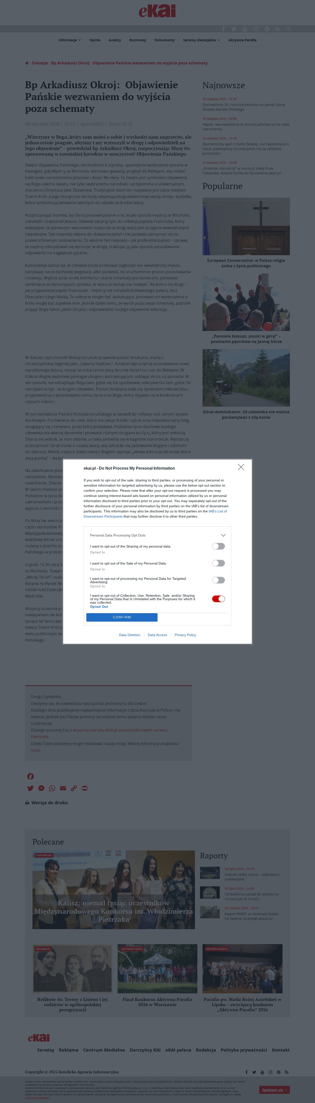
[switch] (218, 546)
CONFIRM (122, 617)
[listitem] (157, 535)
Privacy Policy (185, 635)
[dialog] (157, 551)
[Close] (242, 468)
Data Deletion (129, 635)
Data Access (157, 635)
